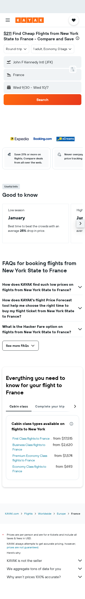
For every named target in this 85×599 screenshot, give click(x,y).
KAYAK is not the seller (24, 560)
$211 (8, 33)
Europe (61, 513)
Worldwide (44, 513)
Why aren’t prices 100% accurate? (34, 577)
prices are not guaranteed (22, 547)
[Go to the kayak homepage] (29, 20)
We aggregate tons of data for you (34, 568)
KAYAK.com (12, 513)
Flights (28, 513)
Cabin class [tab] (19, 406)
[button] (8, 20)
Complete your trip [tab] (50, 406)
